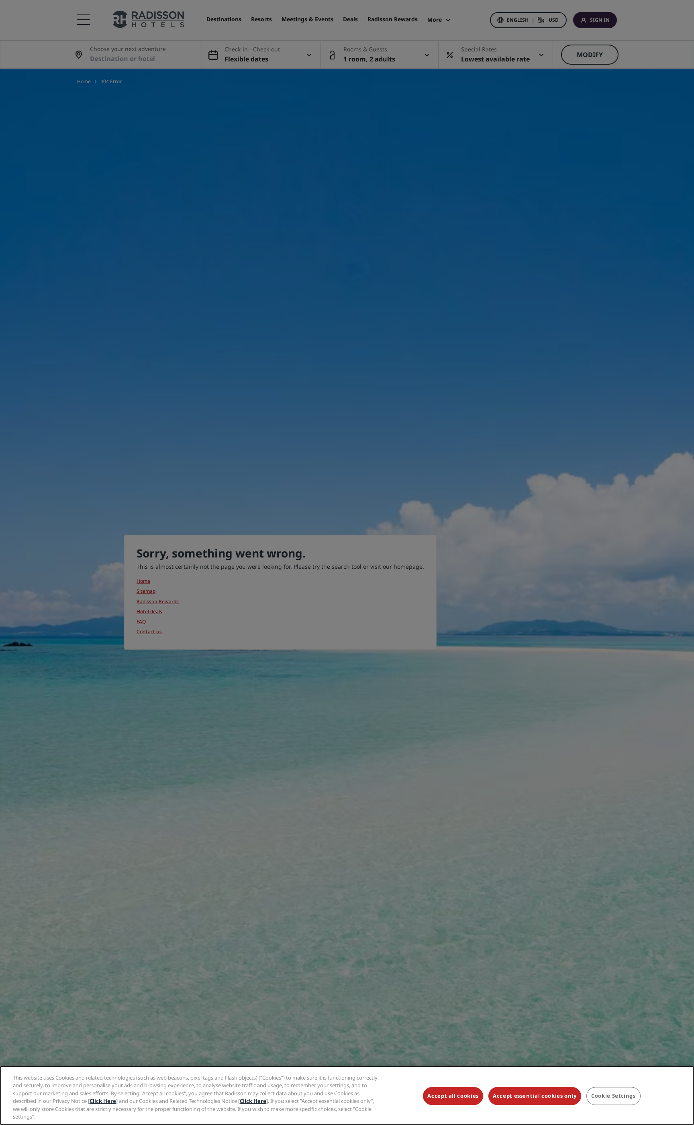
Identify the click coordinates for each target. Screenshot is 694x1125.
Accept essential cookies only (535, 1096)
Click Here (103, 1101)
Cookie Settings (613, 1096)
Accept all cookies (453, 1096)
